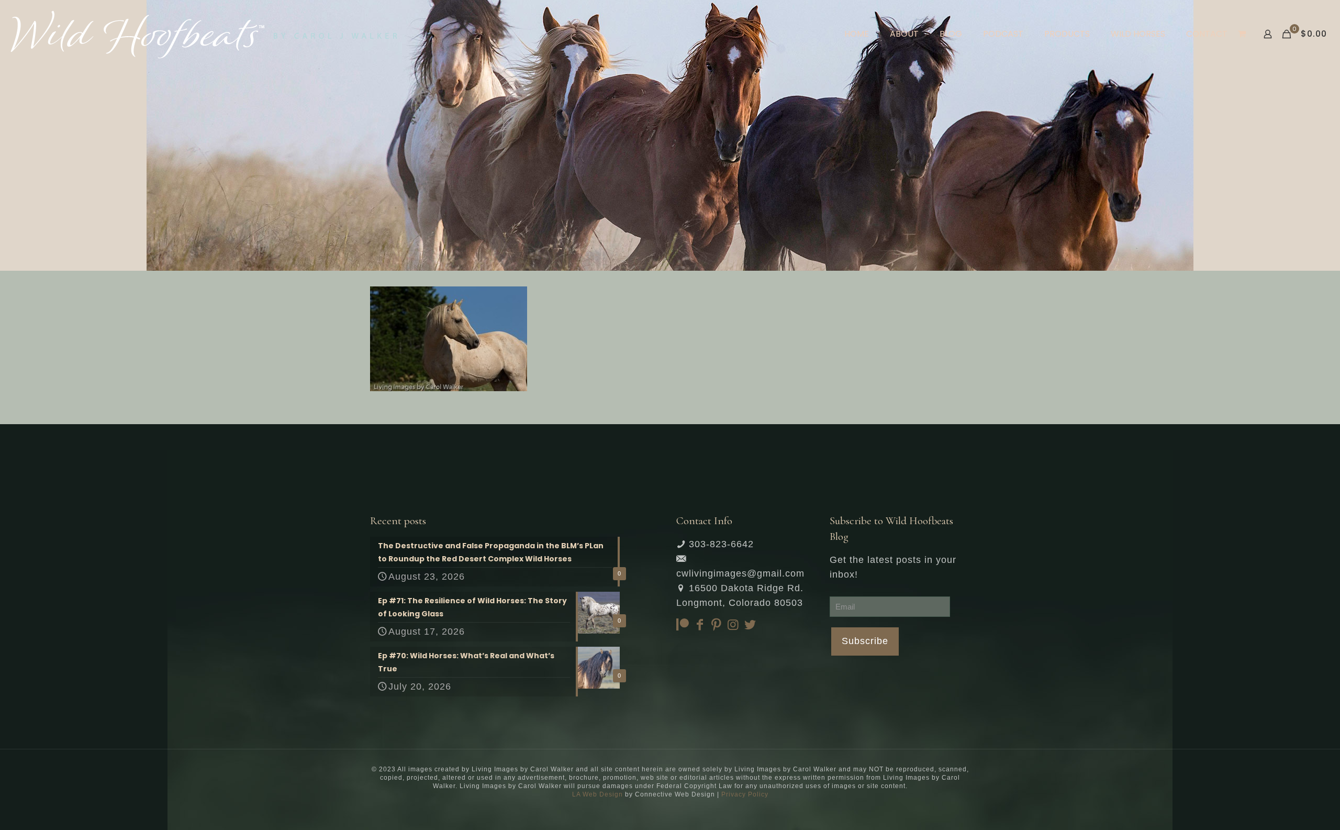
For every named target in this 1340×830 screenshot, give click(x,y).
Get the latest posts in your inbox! (893, 567)
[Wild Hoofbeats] (203, 34)
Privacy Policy (744, 794)
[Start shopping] (1243, 34)
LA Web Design (597, 794)
